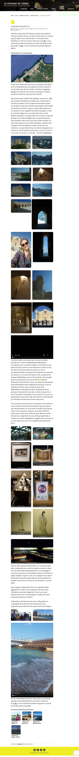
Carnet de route (34, 15)
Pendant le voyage (24, 15)
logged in (20, 744)
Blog (16, 15)
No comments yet (16, 30)
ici (44, 41)
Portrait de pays (43, 28)
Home (12, 15)
